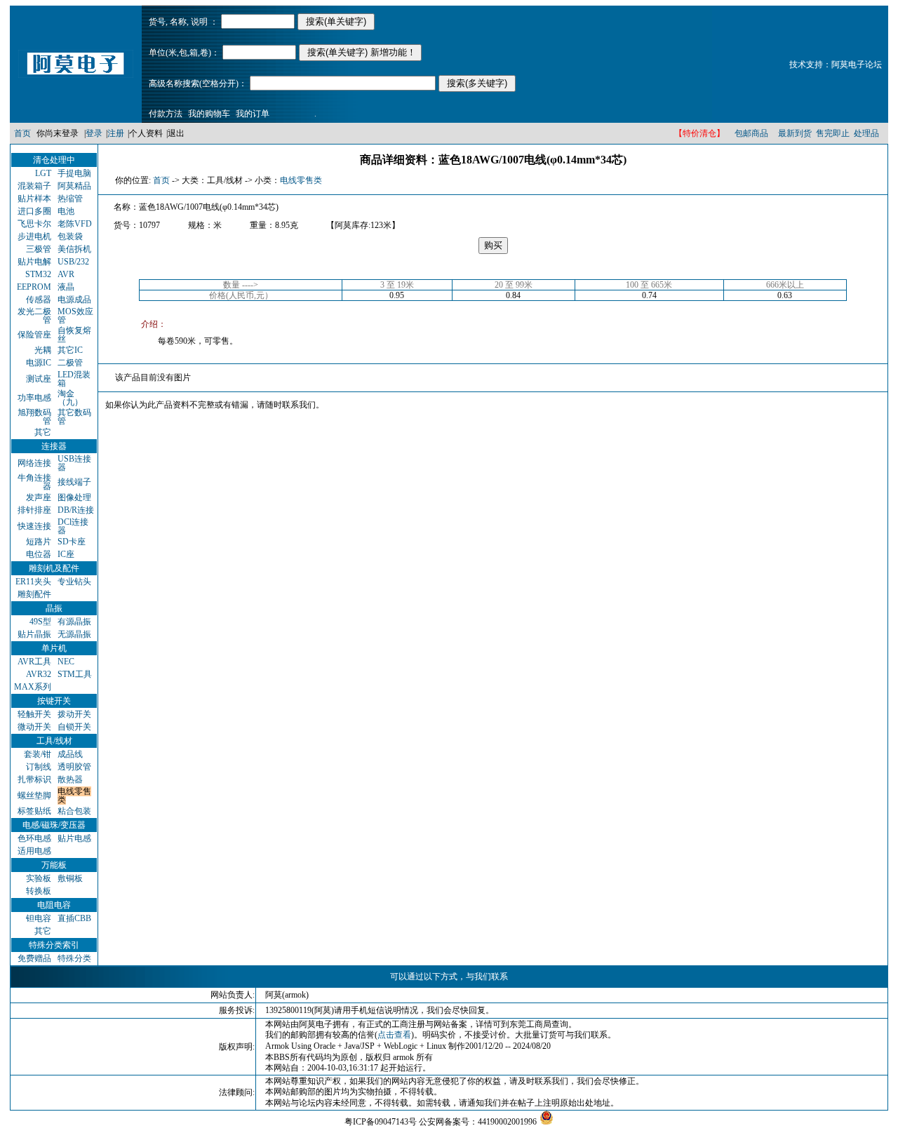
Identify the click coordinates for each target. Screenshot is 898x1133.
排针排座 (34, 510)
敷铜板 (70, 878)
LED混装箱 (74, 379)
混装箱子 (34, 186)
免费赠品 (34, 958)
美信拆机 (74, 249)
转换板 (38, 891)
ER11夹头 (33, 581)
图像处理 (74, 497)
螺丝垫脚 (34, 795)
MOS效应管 (75, 316)
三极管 (38, 249)
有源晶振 (74, 621)
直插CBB (74, 918)
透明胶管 (74, 767)
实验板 (38, 878)
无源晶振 (74, 634)
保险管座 (34, 335)
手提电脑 (74, 173)
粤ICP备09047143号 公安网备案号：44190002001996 (440, 1122)
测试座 (38, 379)
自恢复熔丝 (74, 335)
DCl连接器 (73, 526)
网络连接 (34, 463)
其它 (42, 432)
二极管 (70, 363)
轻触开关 (34, 714)
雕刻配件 (34, 594)
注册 (115, 133)
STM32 (38, 274)
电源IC (38, 363)
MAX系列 (32, 687)
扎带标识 (34, 779)
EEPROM (34, 287)
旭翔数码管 (34, 417)
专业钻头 (74, 581)
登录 (94, 133)
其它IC (70, 350)
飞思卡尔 (34, 224)
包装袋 (70, 236)
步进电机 (34, 236)
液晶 (66, 287)
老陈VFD (75, 224)
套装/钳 (37, 754)
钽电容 (38, 918)
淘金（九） (70, 398)
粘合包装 (74, 811)
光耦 (42, 350)
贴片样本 (34, 198)
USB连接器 (74, 463)
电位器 (38, 554)
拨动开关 (74, 714)
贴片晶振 (34, 634)
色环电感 (34, 838)
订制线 (38, 767)
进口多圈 (34, 211)
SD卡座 (72, 542)
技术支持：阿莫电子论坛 (835, 64)
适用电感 (34, 851)
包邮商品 (751, 133)
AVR (66, 274)
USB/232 (73, 262)
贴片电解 (34, 262)
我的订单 (252, 114)
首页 (22, 133)
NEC (66, 661)
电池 (66, 211)
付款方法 (165, 114)
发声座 (38, 497)
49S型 (40, 621)
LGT (43, 173)
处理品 (866, 133)
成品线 (70, 754)
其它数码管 (74, 417)
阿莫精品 (74, 186)
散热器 (70, 779)
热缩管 (70, 198)
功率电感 (34, 398)
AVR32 (38, 674)
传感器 (38, 299)
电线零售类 (74, 795)
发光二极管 (34, 316)
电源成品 (74, 299)
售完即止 (833, 133)
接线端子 (74, 482)
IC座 (66, 554)
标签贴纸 (34, 811)
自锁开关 (74, 727)
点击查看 (394, 1035)
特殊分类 (74, 958)
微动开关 (34, 727)
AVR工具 (34, 661)
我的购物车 (209, 114)
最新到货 (795, 133)
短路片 (38, 542)
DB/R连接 (76, 510)
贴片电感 (74, 838)
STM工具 (75, 674)
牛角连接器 (34, 482)
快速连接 (34, 526)
